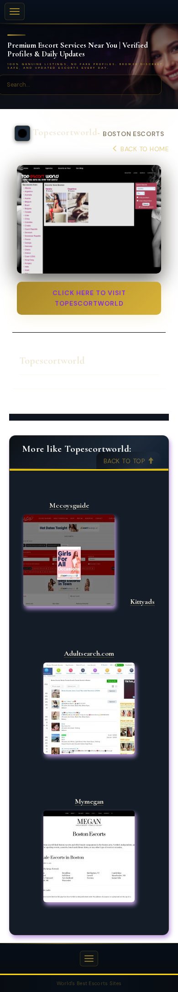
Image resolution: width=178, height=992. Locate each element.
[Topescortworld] (89, 219)
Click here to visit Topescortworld (89, 298)
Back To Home (144, 149)
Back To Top (125, 461)
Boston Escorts (133, 134)
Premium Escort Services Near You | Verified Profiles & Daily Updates (77, 49)
